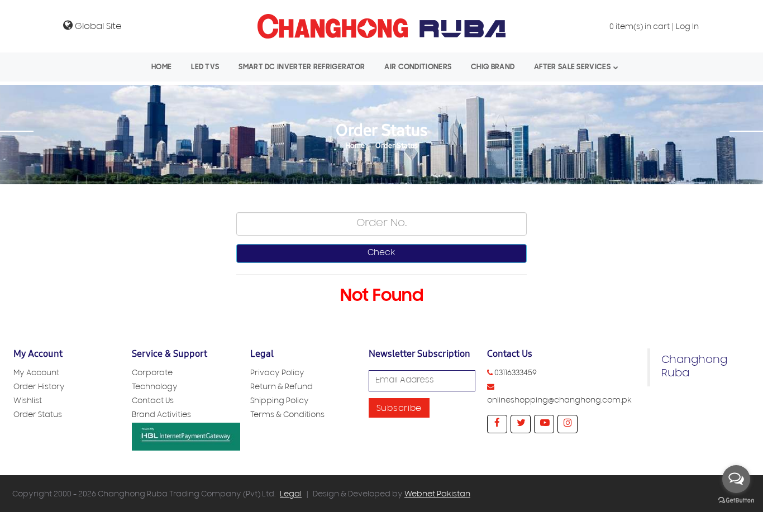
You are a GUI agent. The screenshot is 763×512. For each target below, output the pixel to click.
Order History (39, 387)
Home (161, 66)
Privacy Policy (277, 373)
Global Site (97, 27)
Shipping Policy (279, 401)
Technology (155, 387)
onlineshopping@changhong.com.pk (559, 401)
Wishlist (27, 401)
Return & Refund (281, 387)
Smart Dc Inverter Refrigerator (302, 66)
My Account (36, 373)
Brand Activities (161, 415)
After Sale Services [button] (572, 66)
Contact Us (153, 401)
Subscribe (399, 409)
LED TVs (205, 66)
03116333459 (515, 373)
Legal (291, 495)
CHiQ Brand (492, 66)
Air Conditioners (417, 66)
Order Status (396, 145)
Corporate (152, 373)
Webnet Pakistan (437, 495)
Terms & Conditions (287, 415)
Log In (687, 27)
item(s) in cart (639, 27)
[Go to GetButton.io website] (736, 500)
